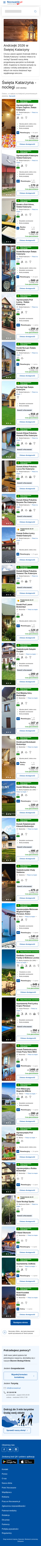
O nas (4, 1478)
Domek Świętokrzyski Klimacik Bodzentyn (25, 825)
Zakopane (20, 1541)
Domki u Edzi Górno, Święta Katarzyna (25, 206)
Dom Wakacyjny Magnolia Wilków (23, 1090)
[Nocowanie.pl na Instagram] (16, 1449)
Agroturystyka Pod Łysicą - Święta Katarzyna (24, 302)
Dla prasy (6, 1520)
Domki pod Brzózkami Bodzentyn (25, 743)
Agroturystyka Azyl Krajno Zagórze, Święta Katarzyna (26, 107)
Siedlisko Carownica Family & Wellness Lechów (28, 957)
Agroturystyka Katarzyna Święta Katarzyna (27, 157)
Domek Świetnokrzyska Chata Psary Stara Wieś (26, 1051)
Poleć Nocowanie (9, 1488)
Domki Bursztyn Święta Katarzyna (26, 253)
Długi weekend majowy (10, 1539)
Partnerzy (6, 1524)
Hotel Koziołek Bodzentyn (22, 1294)
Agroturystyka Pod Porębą (24, 1134)
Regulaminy (7, 1533)
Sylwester (21, 1539)
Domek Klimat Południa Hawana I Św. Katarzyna (26, 572)
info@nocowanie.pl (13, 1388)
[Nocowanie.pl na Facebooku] (4, 1449)
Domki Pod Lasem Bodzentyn (24, 606)
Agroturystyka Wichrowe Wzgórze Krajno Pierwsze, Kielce (27, 911)
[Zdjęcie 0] (6, 145)
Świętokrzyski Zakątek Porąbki (26, 650)
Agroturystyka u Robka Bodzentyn (26, 1169)
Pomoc (5, 1474)
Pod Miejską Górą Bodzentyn (24, 694)
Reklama (5, 1497)
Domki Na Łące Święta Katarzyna (26, 349)
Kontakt (5, 1469)
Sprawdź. (12, 96)
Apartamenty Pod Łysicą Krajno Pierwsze (27, 1005)
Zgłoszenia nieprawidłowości (13, 1506)
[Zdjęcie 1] (8, 145)
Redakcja (6, 1515)
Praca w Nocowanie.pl (11, 1501)
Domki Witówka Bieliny (26, 787)
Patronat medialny (9, 1511)
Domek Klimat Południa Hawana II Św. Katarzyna (26, 434)
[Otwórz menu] (4, 2)
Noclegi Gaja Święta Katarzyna (24, 388)
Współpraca (7, 1492)
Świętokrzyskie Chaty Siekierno (25, 871)
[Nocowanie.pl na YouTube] (10, 1449)
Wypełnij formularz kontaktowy (19, 1376)
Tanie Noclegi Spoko (25, 1202)
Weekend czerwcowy (31, 1539)
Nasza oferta (7, 1483)
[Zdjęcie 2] (10, 145)
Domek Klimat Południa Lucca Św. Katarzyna (26, 468)
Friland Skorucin (23, 1233)
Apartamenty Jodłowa (25, 1264)
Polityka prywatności (10, 1529)
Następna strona (20, 1322)
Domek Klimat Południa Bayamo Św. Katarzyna (26, 501)
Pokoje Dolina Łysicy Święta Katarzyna (25, 534)
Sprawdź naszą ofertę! (16, 1430)
